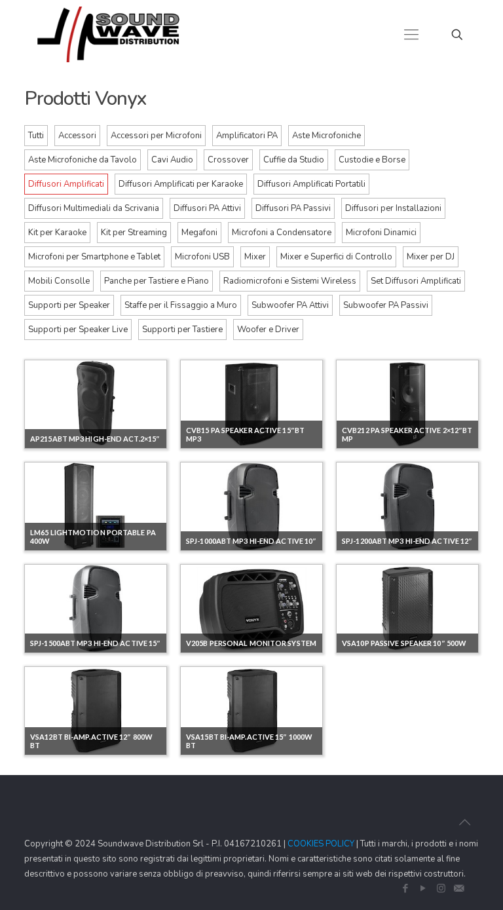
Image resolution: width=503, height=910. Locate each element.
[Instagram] (441, 888)
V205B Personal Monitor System (251, 643)
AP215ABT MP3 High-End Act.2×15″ (95, 438)
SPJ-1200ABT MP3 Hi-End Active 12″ (407, 541)
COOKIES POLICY (321, 844)
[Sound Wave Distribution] (108, 34)
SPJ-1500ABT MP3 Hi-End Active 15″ (95, 643)
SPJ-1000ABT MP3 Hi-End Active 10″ (251, 541)
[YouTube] (423, 888)
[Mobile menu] (411, 35)
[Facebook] (406, 888)
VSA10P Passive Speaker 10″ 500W (404, 643)
